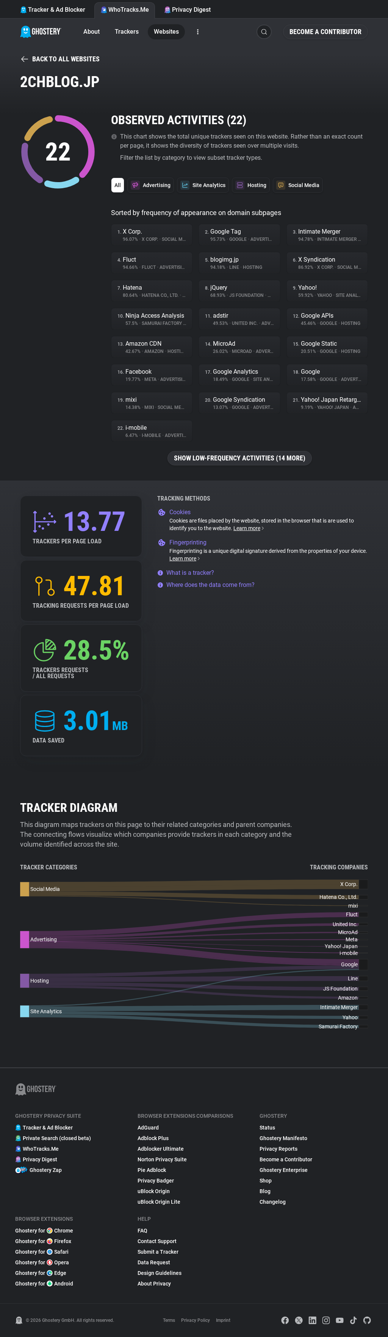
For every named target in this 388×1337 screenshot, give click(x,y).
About (91, 31)
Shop (266, 1181)
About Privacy (154, 1284)
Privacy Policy (195, 1320)
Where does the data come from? (210, 584)
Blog (265, 1191)
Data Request (154, 1262)
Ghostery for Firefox (43, 1241)
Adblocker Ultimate (161, 1149)
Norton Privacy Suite (162, 1159)
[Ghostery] (40, 32)
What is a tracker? (190, 572)
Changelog (273, 1202)
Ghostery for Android (44, 1284)
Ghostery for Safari (42, 1252)
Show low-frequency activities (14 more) (239, 458)
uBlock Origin (154, 1191)
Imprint (223, 1320)
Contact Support (157, 1241)
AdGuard (148, 1128)
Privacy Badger (156, 1181)
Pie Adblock (152, 1170)
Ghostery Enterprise (284, 1170)
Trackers (127, 31)
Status (267, 1128)
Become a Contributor (325, 32)
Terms (169, 1320)
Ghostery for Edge (40, 1273)
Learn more (246, 528)
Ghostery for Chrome (44, 1231)
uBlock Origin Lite (159, 1202)
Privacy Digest (191, 9)
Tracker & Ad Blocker (56, 9)
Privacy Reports (278, 1149)
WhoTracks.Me (128, 9)
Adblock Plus (153, 1138)
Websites (166, 31)
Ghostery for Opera (42, 1262)
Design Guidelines (159, 1273)
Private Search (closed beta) (57, 1138)
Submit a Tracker (158, 1252)
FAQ (142, 1231)
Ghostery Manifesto (283, 1138)
